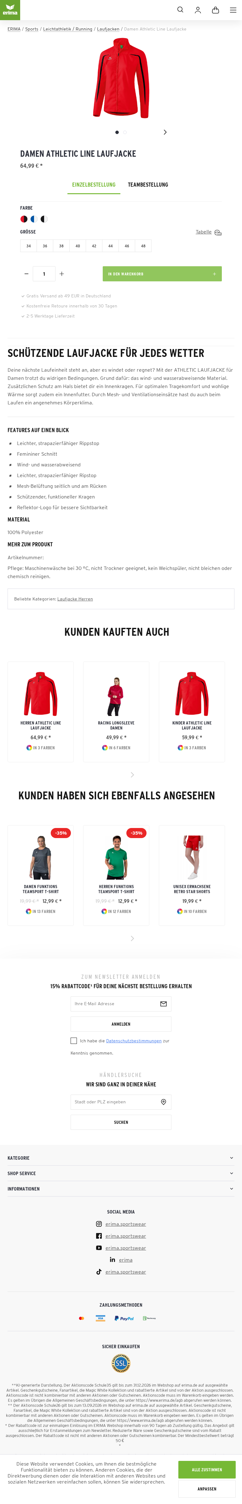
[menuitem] (233, 10)
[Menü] (233, 10)
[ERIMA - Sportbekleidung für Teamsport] (10, 15)
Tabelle (204, 231)
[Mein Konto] (198, 10)
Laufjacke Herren (75, 598)
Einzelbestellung (94, 185)
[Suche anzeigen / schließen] (104, 9)
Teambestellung (148, 185)
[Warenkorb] (215, 10)
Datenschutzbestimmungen (134, 1040)
